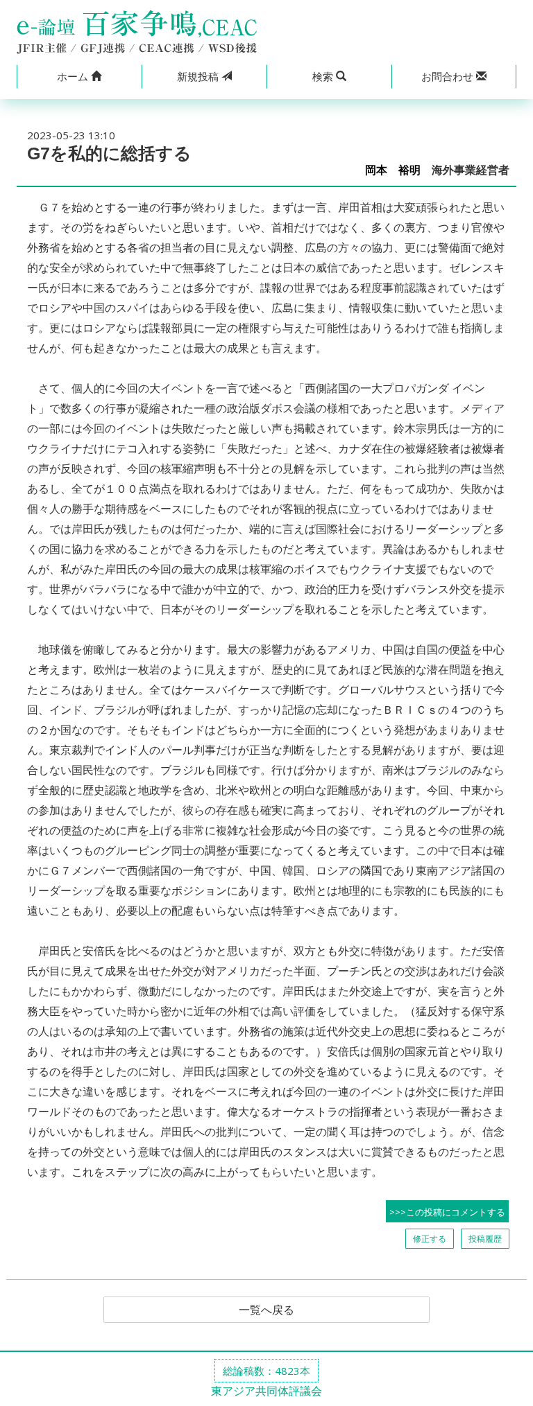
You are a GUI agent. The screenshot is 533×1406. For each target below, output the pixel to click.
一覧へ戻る (266, 1309)
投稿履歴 (485, 1239)
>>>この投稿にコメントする (447, 1212)
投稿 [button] (199, 76)
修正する (429, 1239)
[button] (79, 76)
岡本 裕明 (393, 170)
